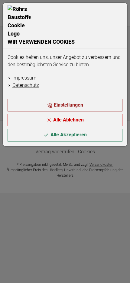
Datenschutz (25, 85)
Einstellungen (68, 105)
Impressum (24, 78)
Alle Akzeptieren (68, 134)
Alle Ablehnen (68, 120)
